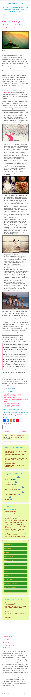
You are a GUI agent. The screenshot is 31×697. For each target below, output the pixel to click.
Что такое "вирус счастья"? (12, 403)
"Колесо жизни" (7, 92)
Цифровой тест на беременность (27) (11, 512)
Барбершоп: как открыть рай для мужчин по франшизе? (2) (15, 530)
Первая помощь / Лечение (13, 492)
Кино (5, 572)
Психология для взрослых (13, 487)
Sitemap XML (7, 642)
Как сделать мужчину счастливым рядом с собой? (16, 400)
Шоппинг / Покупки (11, 477)
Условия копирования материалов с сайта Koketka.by (14, 639)
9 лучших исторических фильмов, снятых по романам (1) (15, 533)
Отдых (7, 499)
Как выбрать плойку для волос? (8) (16, 520)
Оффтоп (7, 591)
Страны (6, 552)
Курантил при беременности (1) (14, 522)
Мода (7, 497)
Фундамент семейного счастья (13, 397)
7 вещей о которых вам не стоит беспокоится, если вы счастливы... (14, 394)
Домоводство (9, 484)
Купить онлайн (8, 579)
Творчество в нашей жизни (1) (14, 524)
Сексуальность (9, 482)
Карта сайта (6, 647)
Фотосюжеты (8, 548)
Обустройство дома (11, 489)
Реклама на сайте (8, 645)
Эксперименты (8, 556)
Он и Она (21, 426)
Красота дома (9, 479)
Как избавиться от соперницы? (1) (15, 536)
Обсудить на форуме (10, 583)
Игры (5, 568)
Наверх (26, 694)
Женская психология (16, 428)
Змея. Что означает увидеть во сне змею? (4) (15, 526)
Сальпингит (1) (9, 515)
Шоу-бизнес (8, 575)
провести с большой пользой (12, 151)
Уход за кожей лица (11, 494)
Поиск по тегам (7, 636)
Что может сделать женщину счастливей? (12, 406)
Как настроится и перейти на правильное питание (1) (14, 517)
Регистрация (8, 544)
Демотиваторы (8, 560)
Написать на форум (10, 587)
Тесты (6, 564)
